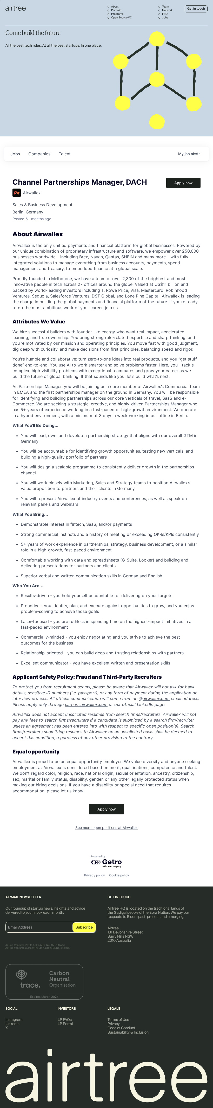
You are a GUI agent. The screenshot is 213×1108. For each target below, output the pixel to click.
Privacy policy (94, 875)
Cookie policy (119, 875)
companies (39, 153)
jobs (15, 153)
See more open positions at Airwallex (106, 827)
